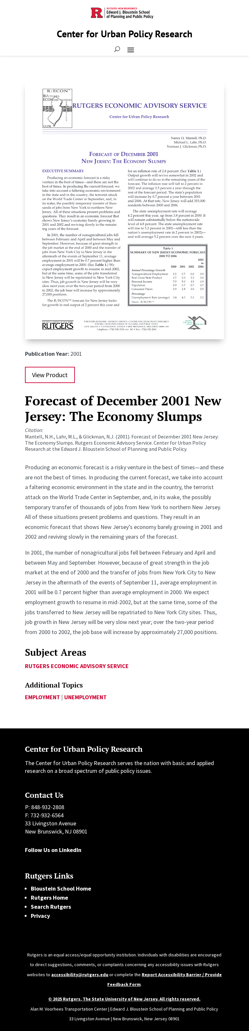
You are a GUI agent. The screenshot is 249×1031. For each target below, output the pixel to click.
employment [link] (42, 697)
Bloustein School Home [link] (61, 888)
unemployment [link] (85, 697)
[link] (124, 337)
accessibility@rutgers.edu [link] (79, 974)
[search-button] (117, 49)
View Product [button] (50, 375)
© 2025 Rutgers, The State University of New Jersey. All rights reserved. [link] (124, 999)
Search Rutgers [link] (51, 906)
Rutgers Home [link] (49, 897)
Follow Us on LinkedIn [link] (53, 850)
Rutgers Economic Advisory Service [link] (77, 666)
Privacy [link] (40, 915)
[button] (130, 49)
